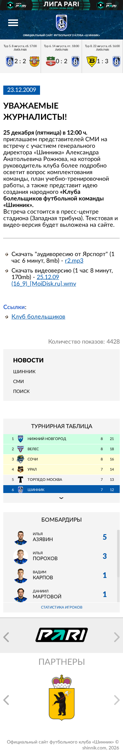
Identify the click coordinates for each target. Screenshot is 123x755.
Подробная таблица (61, 498)
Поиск (21, 391)
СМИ (18, 381)
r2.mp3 (74, 261)
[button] (6, 637)
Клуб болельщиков (38, 317)
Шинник (24, 372)
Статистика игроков (61, 607)
